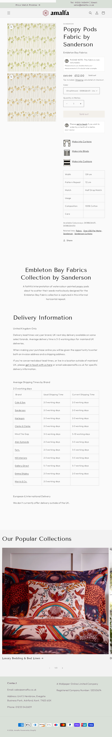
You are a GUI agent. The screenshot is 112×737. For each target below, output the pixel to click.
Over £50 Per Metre (92, 230)
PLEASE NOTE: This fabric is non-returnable (82, 64)
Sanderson (68, 24)
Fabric (79, 230)
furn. (17, 449)
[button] (9, 13)
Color (65, 85)
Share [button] (70, 240)
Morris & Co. (21, 481)
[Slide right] (62, 668)
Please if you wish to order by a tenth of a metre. (82, 127)
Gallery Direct (22, 465)
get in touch (82, 124)
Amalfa (17, 730)
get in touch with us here (39, 364)
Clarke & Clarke (22, 426)
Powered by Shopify (28, 730)
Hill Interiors (21, 457)
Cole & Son (20, 402)
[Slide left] (49, 668)
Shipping (79, 80)
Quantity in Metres (71, 98)
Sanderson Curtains (83, 233)
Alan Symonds (22, 442)
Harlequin (19, 418)
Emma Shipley (22, 473)
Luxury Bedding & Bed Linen (21, 658)
